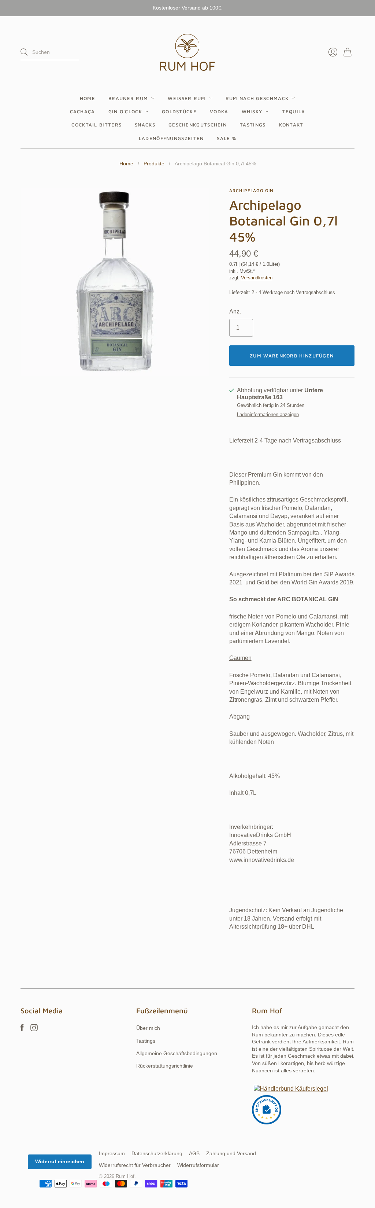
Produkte (154, 163)
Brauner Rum (128, 98)
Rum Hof (125, 1176)
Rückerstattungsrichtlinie (164, 1066)
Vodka (219, 111)
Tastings (253, 125)
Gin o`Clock (125, 111)
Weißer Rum (186, 98)
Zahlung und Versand (231, 1153)
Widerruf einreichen (59, 1161)
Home (87, 98)
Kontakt (291, 125)
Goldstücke (179, 111)
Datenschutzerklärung (156, 1153)
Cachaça (82, 111)
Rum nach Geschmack (257, 98)
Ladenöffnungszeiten (171, 138)
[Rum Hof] (187, 52)
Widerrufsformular (198, 1165)
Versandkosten (256, 277)
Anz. (235, 311)
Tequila (293, 111)
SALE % (226, 138)
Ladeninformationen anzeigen (268, 414)
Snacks (145, 125)
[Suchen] (24, 52)
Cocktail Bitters (96, 125)
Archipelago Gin (251, 190)
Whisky (252, 111)
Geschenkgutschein (197, 125)
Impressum (112, 1153)
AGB (194, 1153)
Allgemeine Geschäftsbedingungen (176, 1053)
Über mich (148, 1028)
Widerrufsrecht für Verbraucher (135, 1165)
